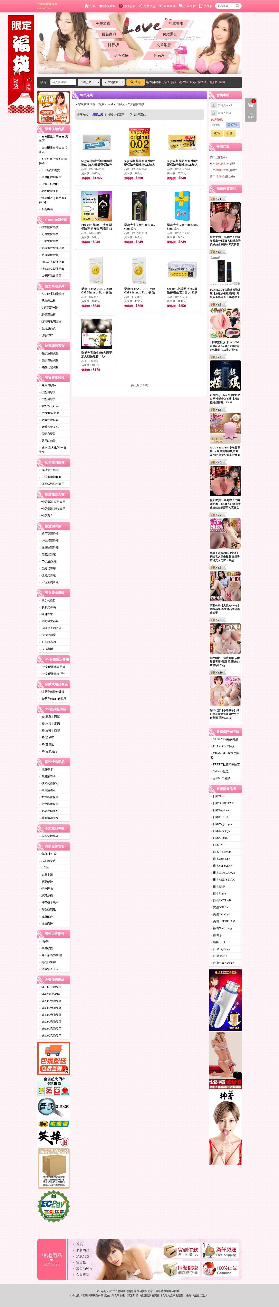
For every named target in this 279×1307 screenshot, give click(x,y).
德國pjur (217, 935)
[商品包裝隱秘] (53, 1169)
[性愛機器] (225, 1061)
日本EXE (217, 844)
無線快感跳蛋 (49, 360)
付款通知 (170, 34)
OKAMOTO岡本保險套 (225, 755)
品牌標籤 (121, 56)
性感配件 (46, 916)
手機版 (208, 6)
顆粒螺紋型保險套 (51, 248)
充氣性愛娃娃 (49, 420)
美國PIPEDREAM (223, 921)
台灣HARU (219, 956)
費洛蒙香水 (47, 776)
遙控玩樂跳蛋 (49, 367)
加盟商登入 (84, 1268)
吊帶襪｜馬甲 (49, 902)
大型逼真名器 (49, 406)
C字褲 (44, 867)
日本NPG (217, 796)
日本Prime (218, 893)
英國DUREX (220, 907)
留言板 (159, 56)
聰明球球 (46, 335)
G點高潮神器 (48, 307)
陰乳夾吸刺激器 (50, 321)
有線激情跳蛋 (49, 353)
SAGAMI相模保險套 (225, 739)
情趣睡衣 (46, 888)
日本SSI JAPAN (221, 865)
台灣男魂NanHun (222, 963)
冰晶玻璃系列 (49, 811)
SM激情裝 (46, 744)
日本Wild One (220, 858)
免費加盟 (149, 6)
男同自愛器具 (49, 621)
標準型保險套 (49, 227)
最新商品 (109, 34)
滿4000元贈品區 (50, 1014)
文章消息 (163, 45)
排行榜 (113, 45)
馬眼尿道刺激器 (50, 628)
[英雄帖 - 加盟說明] (53, 1139)
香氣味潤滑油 (49, 547)
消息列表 (82, 1256)
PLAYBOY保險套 (223, 746)
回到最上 (250, 116)
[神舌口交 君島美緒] (225, 1128)
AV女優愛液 (48, 561)
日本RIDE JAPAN (223, 872)
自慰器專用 (47, 568)
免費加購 (103, 24)
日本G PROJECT (222, 803)
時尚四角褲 (47, 962)
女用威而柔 (47, 328)
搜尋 (138, 82)
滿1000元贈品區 (50, 987)
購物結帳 (109, 6)
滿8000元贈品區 (50, 1035)
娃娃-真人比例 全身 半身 (52, 450)
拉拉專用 (46, 648)
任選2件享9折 (49, 184)
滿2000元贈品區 (50, 1001)
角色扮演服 (47, 909)
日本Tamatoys (220, 831)
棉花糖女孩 (47, 860)
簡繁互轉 (169, 6)
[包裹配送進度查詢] (53, 1059)
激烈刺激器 (47, 600)
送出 (217, 133)
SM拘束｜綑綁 (49, 723)
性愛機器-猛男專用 (52, 501)
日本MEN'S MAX (223, 879)
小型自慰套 (47, 392)
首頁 (92, 6)
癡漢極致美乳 (49, 426)
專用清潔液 (47, 790)
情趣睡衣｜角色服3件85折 (52, 200)
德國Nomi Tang (221, 928)
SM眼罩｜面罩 (49, 716)
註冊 (230, 133)
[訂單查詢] (53, 1108)
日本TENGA (220, 817)
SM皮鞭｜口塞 (49, 730)
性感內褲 (46, 923)
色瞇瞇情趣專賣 (47, 5)
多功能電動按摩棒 (51, 293)
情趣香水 (46, 769)
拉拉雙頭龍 (47, 635)
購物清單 (249, 101)
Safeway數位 (220, 771)
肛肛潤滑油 (47, 607)
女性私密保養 (49, 797)
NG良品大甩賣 (49, 170)
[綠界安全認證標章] (53, 1207)
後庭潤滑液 (47, 575)
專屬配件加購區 (50, 177)
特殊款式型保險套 (51, 268)
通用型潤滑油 (49, 533)
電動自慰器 (47, 433)
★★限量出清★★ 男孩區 (53, 138)
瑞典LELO (218, 942)
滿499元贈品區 (49, 994)
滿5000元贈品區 (50, 1021)
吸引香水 (46, 614)
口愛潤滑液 (47, 554)
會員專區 (82, 1274)
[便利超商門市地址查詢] (53, 1086)
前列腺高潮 (47, 641)
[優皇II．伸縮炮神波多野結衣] (225, 1000)
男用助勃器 (47, 440)
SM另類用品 (48, 751)
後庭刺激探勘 (49, 783)
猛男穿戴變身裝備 (51, 691)
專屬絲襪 (46, 948)
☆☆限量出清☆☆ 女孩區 (53, 150)
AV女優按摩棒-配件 (52, 673)
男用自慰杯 (47, 385)
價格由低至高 (116, 114)
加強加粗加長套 (50, 476)
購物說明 (129, 6)
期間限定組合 (49, 191)
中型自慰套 (47, 399)
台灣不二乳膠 (220, 778)
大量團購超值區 (50, 275)
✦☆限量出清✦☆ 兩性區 (53, 161)
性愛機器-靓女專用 (52, 508)
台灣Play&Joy (220, 949)
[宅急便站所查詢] (53, 1124)
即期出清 (46, 209)
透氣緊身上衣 (49, 969)
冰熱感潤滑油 (49, 540)
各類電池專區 (49, 836)
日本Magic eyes (221, 824)
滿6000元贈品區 (50, 1028)
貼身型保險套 (49, 254)
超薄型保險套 (49, 234)
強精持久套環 (49, 470)
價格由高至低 (138, 114)
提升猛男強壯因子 (51, 483)
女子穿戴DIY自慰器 (53, 698)
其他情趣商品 (49, 818)
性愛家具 (46, 515)
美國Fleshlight (220, 914)
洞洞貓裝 (46, 881)
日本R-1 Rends (221, 851)
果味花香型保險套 (51, 261)
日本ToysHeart (221, 810)
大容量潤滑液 (49, 582)
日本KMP (218, 886)
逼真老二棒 (47, 300)
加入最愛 (189, 6)
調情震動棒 (47, 314)
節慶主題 (46, 874)
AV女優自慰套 (49, 413)
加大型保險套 (49, 241)
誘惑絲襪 (46, 895)
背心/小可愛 (48, 853)
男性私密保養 (49, 804)
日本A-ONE (219, 838)
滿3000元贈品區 (50, 1007)
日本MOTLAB (221, 900)
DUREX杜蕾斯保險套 (225, 764)
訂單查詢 (176, 24)
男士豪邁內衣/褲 (50, 955)
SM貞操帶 (46, 737)
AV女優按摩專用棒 (52, 666)
